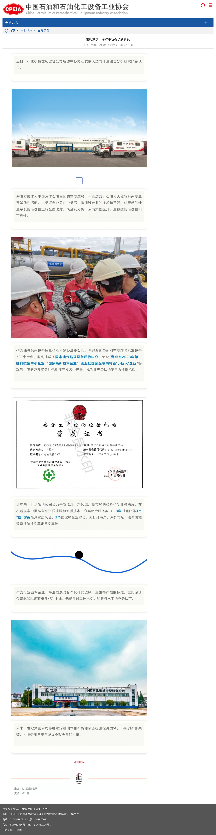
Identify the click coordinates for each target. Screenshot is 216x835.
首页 (12, 30)
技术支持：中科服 (12, 830)
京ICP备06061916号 (13, 824)
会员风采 (44, 30)
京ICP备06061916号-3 (39, 824)
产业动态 (26, 30)
